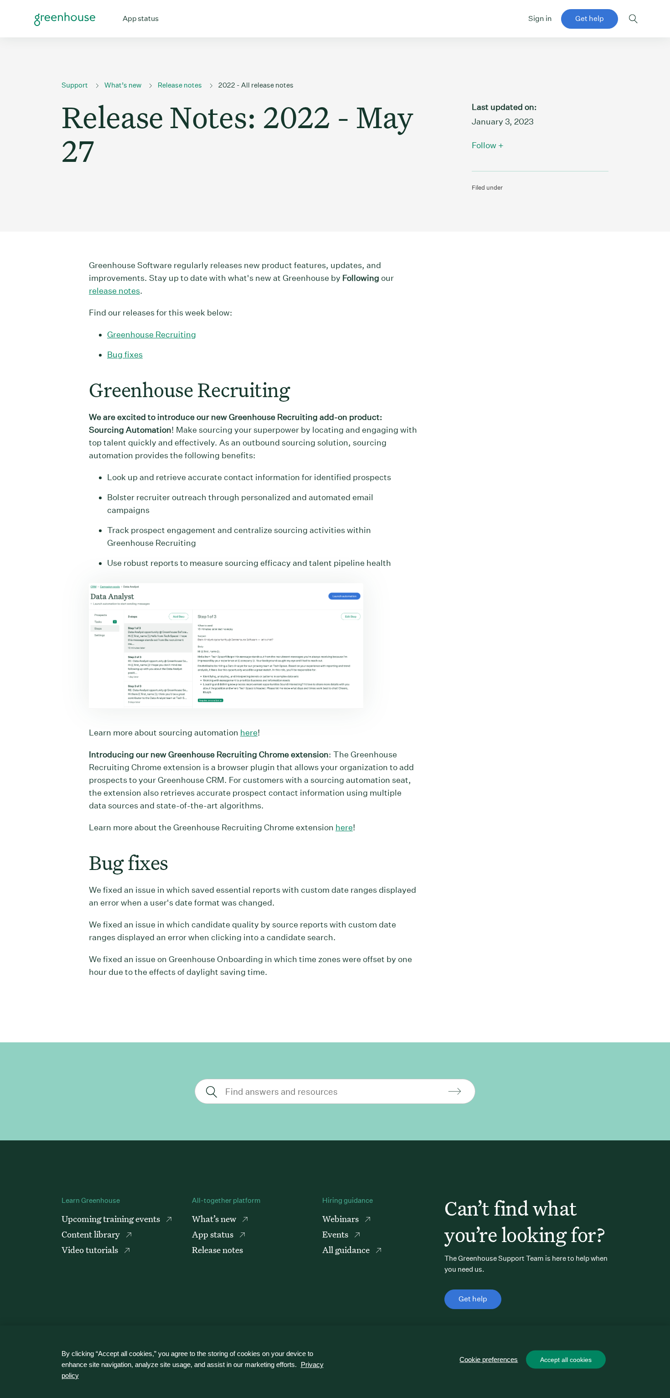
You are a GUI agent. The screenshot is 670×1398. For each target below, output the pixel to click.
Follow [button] (484, 145)
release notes (114, 290)
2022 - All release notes (256, 85)
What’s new (122, 85)
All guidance (346, 1249)
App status (213, 1234)
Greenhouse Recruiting (151, 334)
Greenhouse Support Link (64, 19)
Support (75, 85)
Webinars (341, 1218)
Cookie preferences (488, 1359)
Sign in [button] (540, 18)
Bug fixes (125, 354)
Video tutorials (91, 1249)
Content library (92, 1234)
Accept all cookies (566, 1359)
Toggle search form (633, 18)
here (249, 732)
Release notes (180, 85)
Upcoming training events (112, 1218)
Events (336, 1234)
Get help (589, 18)
